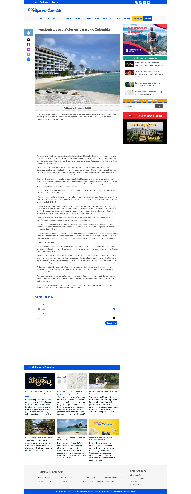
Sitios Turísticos (44, 477)
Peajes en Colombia (67, 481)
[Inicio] (55, 11)
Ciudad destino (42, 314)
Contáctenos (110, 481)
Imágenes (126, 18)
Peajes (96, 18)
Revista (148, 18)
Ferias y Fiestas (65, 18)
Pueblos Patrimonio (90, 477)
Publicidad (44, 2)
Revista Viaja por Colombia (93, 481)
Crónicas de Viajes (45, 481)
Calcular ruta (111, 323)
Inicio (42, 18)
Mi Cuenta (138, 18)
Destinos (78, 18)
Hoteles (88, 18)
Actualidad (52, 18)
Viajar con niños (136, 475)
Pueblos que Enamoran (113, 477)
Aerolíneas (107, 18)
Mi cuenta (54, 2)
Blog (35, 2)
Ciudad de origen (43, 305)
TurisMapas (134, 484)
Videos (117, 18)
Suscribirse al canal (150, 115)
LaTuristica (134, 481)
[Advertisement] (77, 137)
